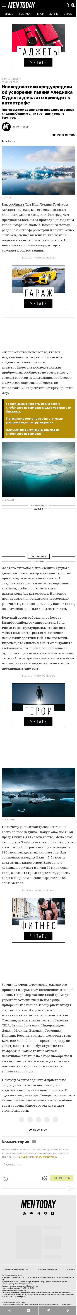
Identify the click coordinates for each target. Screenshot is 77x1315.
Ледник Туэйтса (21, 842)
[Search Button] (67, 5)
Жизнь (5, 79)
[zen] (45, 1213)
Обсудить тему (66, 134)
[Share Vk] (9, 1310)
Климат (12, 141)
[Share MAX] (28, 1310)
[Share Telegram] (48, 1310)
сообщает (16, 205)
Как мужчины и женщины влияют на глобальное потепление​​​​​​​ (33, 431)
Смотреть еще (38, 556)
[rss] (24, 1213)
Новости (16, 79)
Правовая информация (47, 1269)
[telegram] (38, 1213)
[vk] (31, 1213)
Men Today (21, 5)
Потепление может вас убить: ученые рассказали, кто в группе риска (34, 420)
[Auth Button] (73, 5)
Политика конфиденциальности (15, 1269)
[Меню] (4, 5)
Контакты (71, 1269)
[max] (52, 1213)
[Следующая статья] (38, 1188)
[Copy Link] (67, 1310)
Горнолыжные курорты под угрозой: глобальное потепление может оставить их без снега (38, 407)
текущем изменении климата (33, 578)
